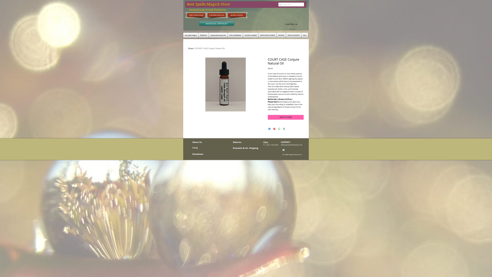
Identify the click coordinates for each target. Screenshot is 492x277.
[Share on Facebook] (269, 128)
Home (190, 48)
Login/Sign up (291, 24)
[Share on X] (284, 128)
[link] (292, 29)
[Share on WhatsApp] (279, 128)
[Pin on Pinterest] (274, 128)
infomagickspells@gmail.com (291, 145)
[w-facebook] (284, 150)
